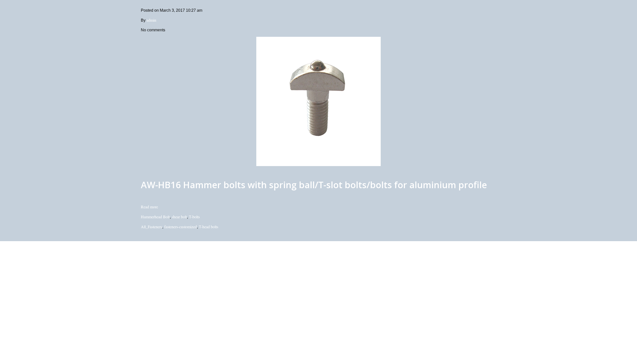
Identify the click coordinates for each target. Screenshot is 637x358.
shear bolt (179, 216)
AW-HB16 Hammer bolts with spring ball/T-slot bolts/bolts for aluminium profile (314, 185)
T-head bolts (208, 226)
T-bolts (194, 216)
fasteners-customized (180, 226)
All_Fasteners (151, 226)
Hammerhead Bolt (155, 216)
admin (151, 20)
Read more (149, 206)
